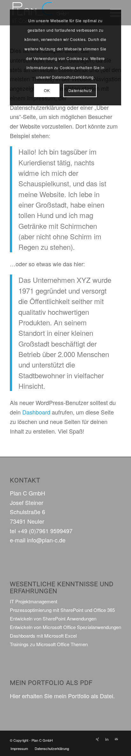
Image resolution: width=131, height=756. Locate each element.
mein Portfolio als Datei (83, 696)
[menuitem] (19, 748)
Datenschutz (80, 90)
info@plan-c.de (46, 540)
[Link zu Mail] (116, 739)
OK (47, 90)
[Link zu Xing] (97, 739)
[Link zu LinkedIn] (107, 739)
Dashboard (36, 412)
